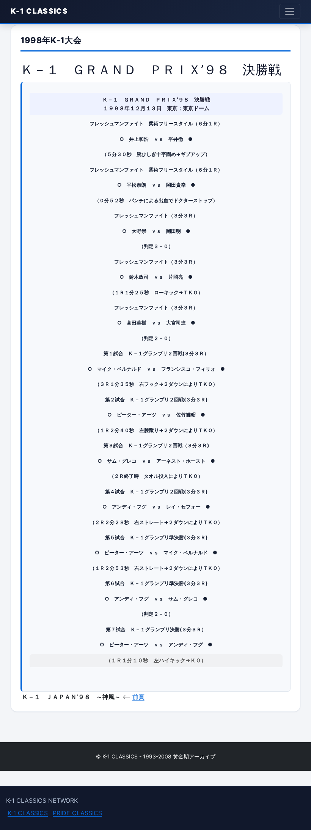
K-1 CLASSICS (39, 11)
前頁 (138, 697)
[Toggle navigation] (289, 11)
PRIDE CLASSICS (77, 813)
